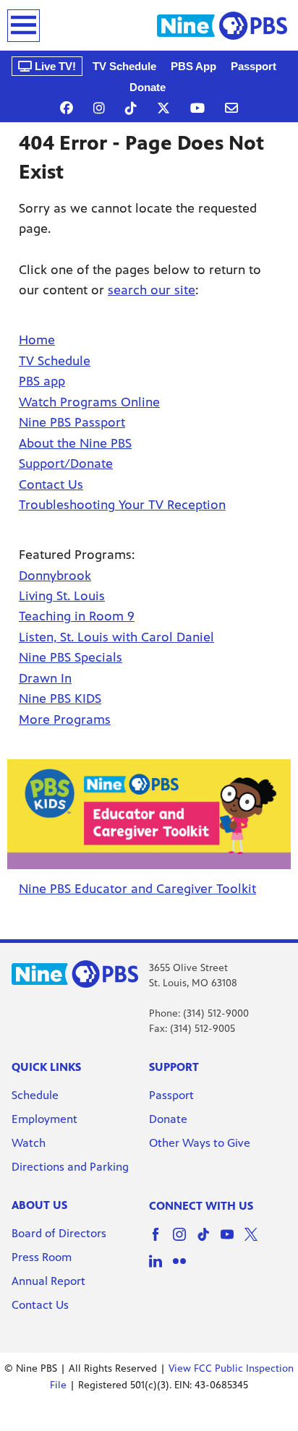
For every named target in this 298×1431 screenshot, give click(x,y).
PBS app (42, 381)
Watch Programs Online (89, 402)
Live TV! (54, 66)
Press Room (42, 1257)
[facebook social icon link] (161, 1241)
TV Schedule (124, 66)
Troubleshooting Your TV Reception (122, 505)
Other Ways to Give (199, 1143)
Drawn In (45, 678)
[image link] (149, 814)
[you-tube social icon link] (232, 1241)
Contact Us (51, 484)
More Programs (65, 719)
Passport (253, 66)
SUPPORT (174, 1067)
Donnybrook (55, 576)
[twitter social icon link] (256, 1241)
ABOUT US (39, 1205)
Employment (46, 1119)
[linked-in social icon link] (161, 1268)
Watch (29, 1143)
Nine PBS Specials (70, 657)
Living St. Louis (62, 596)
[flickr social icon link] (185, 1268)
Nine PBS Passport (72, 422)
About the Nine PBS (75, 443)
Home (37, 340)
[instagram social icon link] (185, 1241)
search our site (151, 290)
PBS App (193, 66)
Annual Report (48, 1281)
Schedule (35, 1095)
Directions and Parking (70, 1167)
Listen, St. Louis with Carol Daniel (116, 637)
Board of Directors (59, 1233)
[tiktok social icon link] (209, 1241)
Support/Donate (66, 463)
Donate (147, 87)
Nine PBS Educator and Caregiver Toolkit (137, 889)
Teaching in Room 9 (77, 616)
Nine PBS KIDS (60, 698)
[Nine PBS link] (222, 25)
